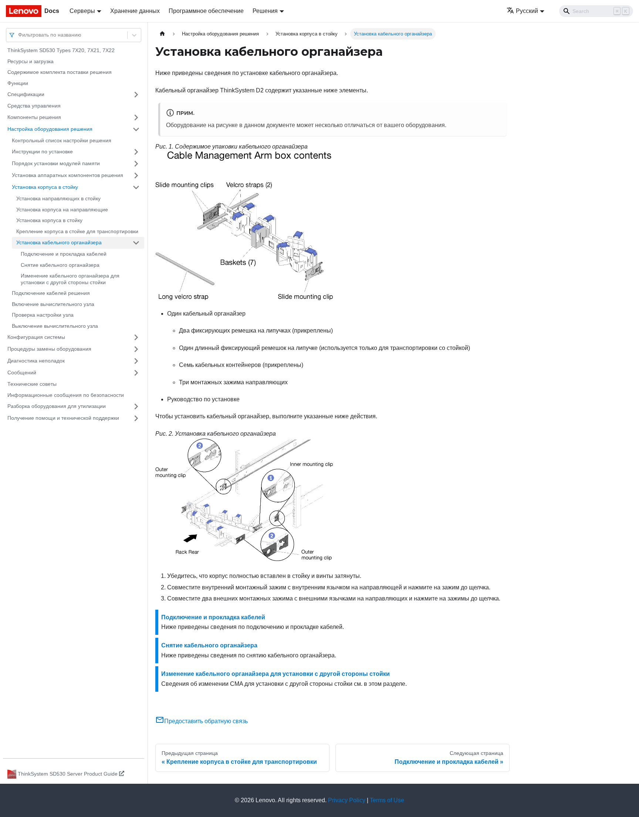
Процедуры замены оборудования (49, 349)
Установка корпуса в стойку (45, 187)
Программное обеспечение (206, 11)
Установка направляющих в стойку (58, 198)
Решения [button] (265, 11)
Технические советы (32, 384)
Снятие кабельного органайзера (60, 265)
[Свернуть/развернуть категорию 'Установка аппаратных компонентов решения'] (136, 175)
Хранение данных (135, 11)
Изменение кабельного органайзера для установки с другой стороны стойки (70, 279)
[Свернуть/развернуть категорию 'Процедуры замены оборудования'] (136, 349)
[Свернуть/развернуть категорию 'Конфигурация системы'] (136, 337)
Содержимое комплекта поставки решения (59, 72)
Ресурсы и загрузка (30, 61)
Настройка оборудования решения (49, 129)
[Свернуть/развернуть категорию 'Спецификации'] (136, 95)
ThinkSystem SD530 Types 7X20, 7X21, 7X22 (61, 50)
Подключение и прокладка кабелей (63, 254)
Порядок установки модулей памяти (56, 163)
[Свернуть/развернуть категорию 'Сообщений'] (136, 373)
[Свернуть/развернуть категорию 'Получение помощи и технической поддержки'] (136, 418)
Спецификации (25, 94)
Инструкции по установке (42, 151)
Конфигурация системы (36, 337)
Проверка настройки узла (43, 315)
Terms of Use (387, 800)
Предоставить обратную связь (206, 721)
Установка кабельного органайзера (59, 242)
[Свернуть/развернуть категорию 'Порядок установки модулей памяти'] (136, 164)
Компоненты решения (34, 117)
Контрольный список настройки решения (61, 140)
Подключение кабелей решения (51, 293)
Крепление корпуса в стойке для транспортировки (77, 231)
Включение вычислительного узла (53, 304)
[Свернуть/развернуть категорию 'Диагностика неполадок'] (136, 361)
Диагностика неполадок (36, 361)
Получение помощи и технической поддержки (63, 418)
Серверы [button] (82, 11)
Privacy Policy (346, 800)
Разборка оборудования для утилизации (56, 406)
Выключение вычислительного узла (55, 326)
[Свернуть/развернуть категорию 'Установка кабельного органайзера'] (136, 243)
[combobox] (19, 35)
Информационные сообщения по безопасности (65, 395)
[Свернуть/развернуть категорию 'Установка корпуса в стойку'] (136, 187)
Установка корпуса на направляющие (62, 209)
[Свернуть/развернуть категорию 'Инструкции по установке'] (136, 152)
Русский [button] (527, 11)
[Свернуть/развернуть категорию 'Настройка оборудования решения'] (136, 129)
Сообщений (21, 372)
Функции (17, 83)
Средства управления (34, 106)
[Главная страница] (162, 34)
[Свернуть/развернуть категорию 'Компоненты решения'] (136, 117)
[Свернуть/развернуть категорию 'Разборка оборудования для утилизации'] (136, 406)
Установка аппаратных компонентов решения (67, 175)
